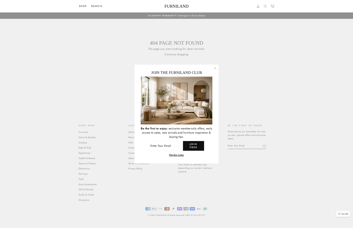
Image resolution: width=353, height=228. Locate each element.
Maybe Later (176, 155)
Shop (83, 6)
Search (96, 6)
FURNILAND (177, 6)
